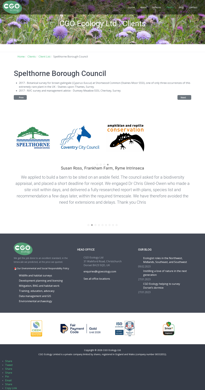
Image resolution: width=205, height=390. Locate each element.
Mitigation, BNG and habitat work (39, 286)
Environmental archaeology (35, 301)
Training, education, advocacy (36, 291)
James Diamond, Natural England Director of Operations (106, 168)
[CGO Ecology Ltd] (12, 7)
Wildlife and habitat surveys (35, 275)
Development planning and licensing (41, 280)
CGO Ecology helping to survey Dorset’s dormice (161, 285)
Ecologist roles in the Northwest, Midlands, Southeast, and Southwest (165, 260)
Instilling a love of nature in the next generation (165, 273)
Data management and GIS (35, 296)
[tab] (97, 164)
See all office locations (97, 278)
